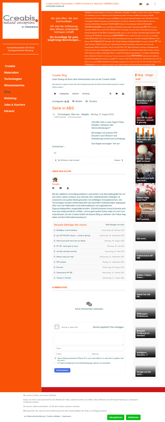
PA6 (126, 50)
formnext (136, 55)
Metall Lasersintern (101, 47)
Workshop (134, 64)
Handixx (151, 41)
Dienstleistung (117, 15)
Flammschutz (106, 44)
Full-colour (129, 15)
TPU (148, 27)
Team (130, 50)
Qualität (112, 59)
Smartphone (106, 59)
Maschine (152, 21)
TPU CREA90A (111, 30)
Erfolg (153, 64)
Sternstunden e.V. (136, 53)
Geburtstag (95, 24)
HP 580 (100, 33)
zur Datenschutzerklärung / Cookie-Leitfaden (42, 416)
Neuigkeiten (145, 38)
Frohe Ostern (129, 59)
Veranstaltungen (132, 24)
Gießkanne (91, 15)
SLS (86, 15)
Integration (109, 18)
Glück (146, 50)
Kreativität (121, 50)
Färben (99, 62)
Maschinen (101, 18)
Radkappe (124, 41)
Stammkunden (138, 59)
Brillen (94, 30)
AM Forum (124, 33)
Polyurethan (92, 53)
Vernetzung (88, 33)
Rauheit (124, 44)
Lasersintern (118, 35)
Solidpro (150, 12)
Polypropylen (89, 64)
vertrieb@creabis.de (55, 6)
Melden (79, 101)
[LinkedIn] (155, 3)
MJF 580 (120, 47)
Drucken (93, 101)
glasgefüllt (122, 62)
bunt (98, 50)
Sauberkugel (154, 53)
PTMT (125, 47)
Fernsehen (142, 47)
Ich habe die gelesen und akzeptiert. (84, 363)
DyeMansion (131, 44)
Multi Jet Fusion (133, 47)
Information (147, 24)
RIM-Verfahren (126, 53)
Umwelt (118, 41)
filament (100, 56)
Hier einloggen (117, 327)
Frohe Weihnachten (91, 38)
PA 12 (96, 18)
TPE (159, 62)
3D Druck (98, 15)
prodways (116, 18)
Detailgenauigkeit (134, 41)
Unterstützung (106, 35)
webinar (110, 12)
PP (156, 41)
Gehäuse (92, 44)
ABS (91, 41)
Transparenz (144, 41)
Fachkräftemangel (143, 33)
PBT (144, 62)
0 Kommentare (74, 117)
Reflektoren (122, 24)
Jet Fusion (149, 18)
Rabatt (132, 62)
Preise (143, 18)
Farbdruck (88, 12)
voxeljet (95, 12)
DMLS (120, 12)
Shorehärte (88, 30)
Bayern (110, 56)
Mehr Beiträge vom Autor (115, 225)
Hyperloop (88, 24)
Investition (140, 12)
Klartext (117, 160)
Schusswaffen (127, 27)
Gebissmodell (147, 59)
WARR (134, 12)
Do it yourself (124, 18)
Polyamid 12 (99, 41)
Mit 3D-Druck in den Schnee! (68, 160)
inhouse (128, 56)
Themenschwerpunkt (119, 56)
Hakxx (140, 35)
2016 (113, 38)
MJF (113, 41)
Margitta (85, 114)
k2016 (87, 50)
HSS (126, 35)
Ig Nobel (134, 33)
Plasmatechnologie (135, 18)
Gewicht (155, 62)
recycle (154, 59)
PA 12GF (156, 18)
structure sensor (134, 30)
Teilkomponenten (116, 44)
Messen (152, 38)
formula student (137, 50)
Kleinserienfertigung (144, 64)
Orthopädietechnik (152, 47)
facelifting (136, 15)
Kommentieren (62, 370)
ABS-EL (112, 53)
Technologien (89, 21)
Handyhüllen (104, 24)
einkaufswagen (89, 47)
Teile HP (111, 47)
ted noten (149, 62)
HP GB (121, 21)
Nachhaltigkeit (144, 15)
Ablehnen (133, 417)
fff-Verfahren (97, 36)
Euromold (88, 59)
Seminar (103, 27)
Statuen (126, 64)
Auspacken (101, 12)
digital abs (156, 56)
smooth (103, 30)
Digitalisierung (105, 21)
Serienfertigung (152, 30)
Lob (107, 12)
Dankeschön (93, 56)
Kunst (145, 12)
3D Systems (93, 50)
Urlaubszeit (119, 27)
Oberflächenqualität (93, 27)
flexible (118, 33)
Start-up (87, 41)
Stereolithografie (149, 44)
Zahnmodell (144, 30)
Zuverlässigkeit (105, 53)
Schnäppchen (146, 35)
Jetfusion (121, 59)
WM (115, 47)
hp (145, 26)
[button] (110, 93)
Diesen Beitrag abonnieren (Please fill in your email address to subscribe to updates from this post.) (90, 359)
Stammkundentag (138, 27)
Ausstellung (110, 27)
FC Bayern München (142, 21)
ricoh (110, 15)
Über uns (75, 114)
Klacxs (87, 56)
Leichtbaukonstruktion (107, 64)
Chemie (120, 64)
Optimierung (88, 35)
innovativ (126, 12)
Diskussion (130, 38)
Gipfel (124, 15)
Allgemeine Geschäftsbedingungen (80, 363)
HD (158, 59)
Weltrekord (96, 21)
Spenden (106, 62)
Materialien (108, 41)
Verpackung (105, 15)
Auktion (98, 44)
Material (139, 24)
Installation (156, 12)
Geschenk (137, 38)
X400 (86, 53)
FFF (117, 59)
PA (131, 12)
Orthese (150, 50)
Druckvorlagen (114, 62)
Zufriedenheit (112, 33)
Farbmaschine (89, 18)
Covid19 (118, 53)
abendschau (139, 44)
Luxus (158, 38)
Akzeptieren (115, 417)
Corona (105, 56)
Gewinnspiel (113, 24)
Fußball (116, 12)
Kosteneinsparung (121, 38)
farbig (98, 53)
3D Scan (97, 64)
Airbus (101, 38)
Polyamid (114, 50)
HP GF (129, 33)
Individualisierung (96, 59)
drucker (125, 21)
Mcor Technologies (123, 30)
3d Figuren (146, 53)
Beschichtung (114, 21)
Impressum (66, 416)
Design (151, 15)
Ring (98, 30)
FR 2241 (137, 62)
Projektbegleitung (106, 50)
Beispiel (94, 33)
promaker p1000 (155, 33)
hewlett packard (147, 56)
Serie (105, 33)
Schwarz (156, 50)
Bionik (116, 64)
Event (127, 62)
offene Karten (107, 38)
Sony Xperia (92, 62)
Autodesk (154, 27)
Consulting (154, 35)
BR (130, 64)
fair (141, 62)
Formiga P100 (133, 35)
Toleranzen (132, 21)
